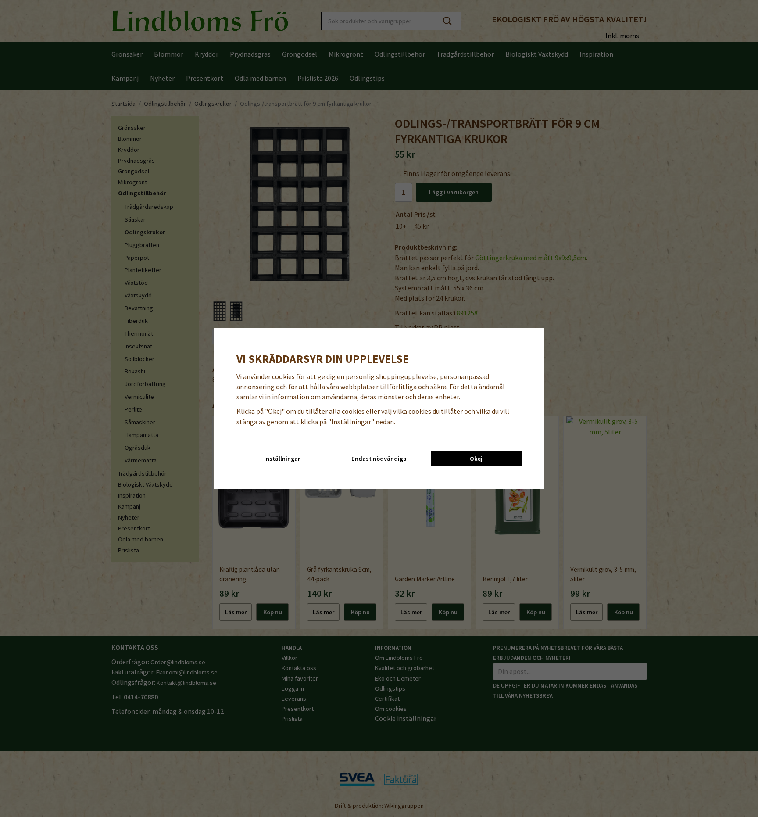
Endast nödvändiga (379, 458)
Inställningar (282, 458)
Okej (476, 458)
